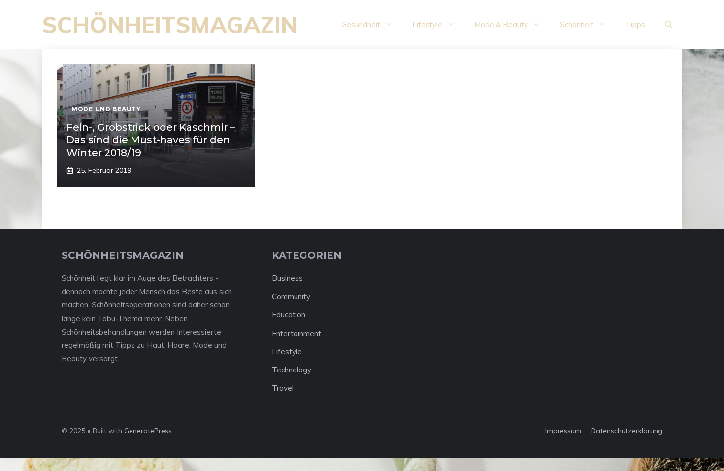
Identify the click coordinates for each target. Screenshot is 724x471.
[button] (668, 24)
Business (287, 278)
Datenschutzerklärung (626, 430)
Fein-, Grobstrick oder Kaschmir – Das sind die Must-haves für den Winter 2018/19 (150, 140)
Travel (283, 388)
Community (291, 296)
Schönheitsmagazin (169, 24)
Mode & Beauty (501, 24)
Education (288, 314)
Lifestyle (427, 24)
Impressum (563, 430)
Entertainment (296, 333)
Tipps (635, 24)
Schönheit (576, 24)
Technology (291, 369)
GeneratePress (148, 430)
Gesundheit (360, 24)
